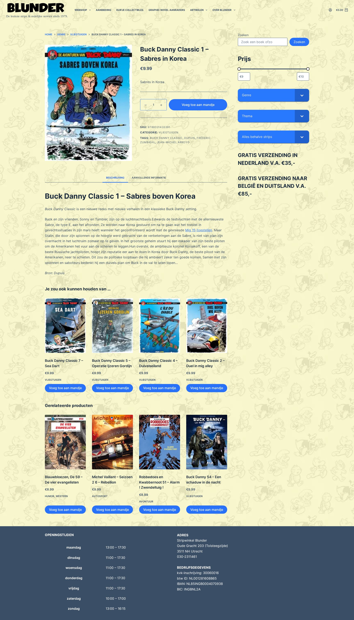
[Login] (330, 9)
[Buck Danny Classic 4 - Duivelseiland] (159, 325)
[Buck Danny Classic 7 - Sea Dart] (65, 325)
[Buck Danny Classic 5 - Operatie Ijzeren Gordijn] (112, 325)
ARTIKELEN (197, 9)
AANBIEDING (103, 9)
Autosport (100, 496)
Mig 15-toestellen (198, 230)
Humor (49, 496)
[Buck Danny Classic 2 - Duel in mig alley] (206, 325)
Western (62, 496)
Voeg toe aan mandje (198, 105)
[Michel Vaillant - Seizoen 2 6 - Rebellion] (112, 442)
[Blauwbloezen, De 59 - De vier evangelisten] (65, 442)
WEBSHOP (81, 9)
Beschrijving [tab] (115, 177)
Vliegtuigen (168, 132)
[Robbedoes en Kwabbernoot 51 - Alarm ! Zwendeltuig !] (159, 442)
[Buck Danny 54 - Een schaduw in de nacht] (206, 442)
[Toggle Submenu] (302, 95)
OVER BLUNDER (221, 9)
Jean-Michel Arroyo (173, 142)
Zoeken (243, 35)
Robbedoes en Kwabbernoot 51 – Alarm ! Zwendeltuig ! (159, 482)
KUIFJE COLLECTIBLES (129, 9)
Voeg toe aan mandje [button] (65, 388)
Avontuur (146, 501)
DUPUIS (189, 138)
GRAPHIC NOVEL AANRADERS (167, 9)
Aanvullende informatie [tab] (149, 177)
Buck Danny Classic (166, 138)
